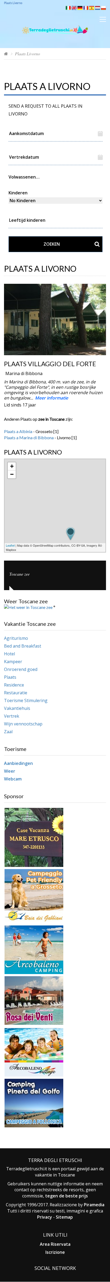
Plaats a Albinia (18, 431)
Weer (9, 771)
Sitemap (64, 1217)
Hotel (9, 654)
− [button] (12, 474)
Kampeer (13, 661)
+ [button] (12, 466)
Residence (14, 685)
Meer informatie (51, 398)
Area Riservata (55, 1244)
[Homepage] (6, 53)
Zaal (8, 732)
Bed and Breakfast (22, 646)
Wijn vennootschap (23, 724)
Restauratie (15, 693)
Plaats (10, 677)
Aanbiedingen (18, 763)
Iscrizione (55, 1252)
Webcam (13, 779)
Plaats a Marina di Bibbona (29, 437)
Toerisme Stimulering (26, 700)
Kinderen (18, 193)
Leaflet (10, 545)
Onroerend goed (20, 669)
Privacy (44, 1217)
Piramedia (94, 1205)
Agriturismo (16, 638)
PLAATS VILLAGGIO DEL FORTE (50, 364)
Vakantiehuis (17, 708)
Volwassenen (22, 177)
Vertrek (11, 716)
